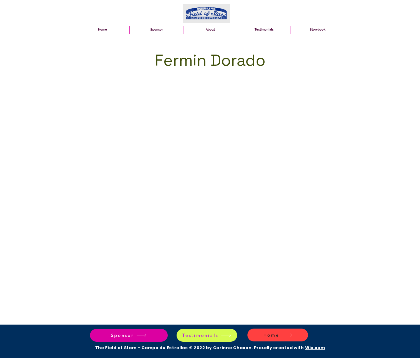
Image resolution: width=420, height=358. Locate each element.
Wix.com (315, 348)
